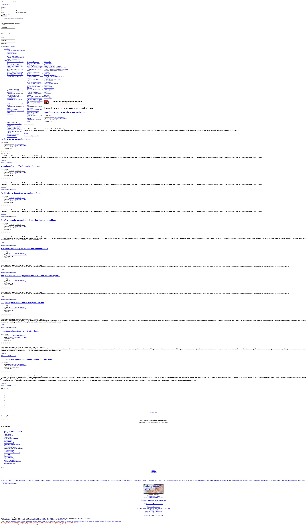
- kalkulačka (12, 444)
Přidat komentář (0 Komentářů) (8, 245)
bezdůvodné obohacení (110, 480)
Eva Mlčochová (79, 518)
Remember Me (6, 14)
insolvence (89, 480)
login (64, 519)
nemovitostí (12, 447)
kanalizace (159, 480)
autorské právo (294, 480)
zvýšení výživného (174, 480)
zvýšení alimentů (166, 480)
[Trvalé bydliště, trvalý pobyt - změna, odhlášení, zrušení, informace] (153, 510)
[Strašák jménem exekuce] (153, 507)
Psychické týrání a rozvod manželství (16, 139)
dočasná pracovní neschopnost (284, 480)
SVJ (64, 480)
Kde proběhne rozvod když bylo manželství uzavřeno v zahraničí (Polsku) (31, 275)
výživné (12, 480)
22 (4, 400)
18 (4, 394)
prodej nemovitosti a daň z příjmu (202, 480)
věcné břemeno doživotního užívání (186, 480)
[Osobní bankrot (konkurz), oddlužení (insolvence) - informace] (153, 508)
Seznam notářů (7, 437)
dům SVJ (221, 480)
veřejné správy (10, 450)
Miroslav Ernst (45, 519)
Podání (11, 438)
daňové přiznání (260, 480)
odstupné (149, 480)
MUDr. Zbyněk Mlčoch (62, 518)
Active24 (9, 519)
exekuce (60, 480)
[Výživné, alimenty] (153, 500)
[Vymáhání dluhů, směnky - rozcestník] (153, 504)
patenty (13, 448)
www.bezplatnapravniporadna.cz (37, 518)
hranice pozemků (301, 480)
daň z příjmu (76, 480)
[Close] (1, 9)
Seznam (8, 435)
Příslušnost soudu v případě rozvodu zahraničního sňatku (24, 249)
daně (85, 480)
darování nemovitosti (214, 480)
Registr (8, 456)
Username (18, 11)
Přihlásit (3, 7)
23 (4, 401)
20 (4, 397)
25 (4, 404)
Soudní (7, 454)
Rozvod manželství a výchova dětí (58, 118)
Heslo (17, 12)
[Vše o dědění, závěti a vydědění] (153, 496)
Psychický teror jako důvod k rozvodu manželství (21, 193)
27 (4, 407)
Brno (12, 461)
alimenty (17, 480)
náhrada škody (69, 480)
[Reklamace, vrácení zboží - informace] (153, 497)
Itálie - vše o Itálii (116, 521)
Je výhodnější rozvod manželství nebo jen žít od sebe (22, 302)
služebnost (117, 480)
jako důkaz (9, 458)
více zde (76, 522)
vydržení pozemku (253, 480)
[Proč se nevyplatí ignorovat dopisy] (153, 512)
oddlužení (102, 480)
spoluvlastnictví (244, 480)
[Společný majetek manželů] (153, 493)
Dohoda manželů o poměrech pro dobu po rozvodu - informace (26, 359)
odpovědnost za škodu (43, 480)
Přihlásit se (3, 16)
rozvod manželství (53, 480)
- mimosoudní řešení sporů (12, 453)
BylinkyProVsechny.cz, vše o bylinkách (82, 521)
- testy (10, 463)
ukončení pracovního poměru (270, 480)
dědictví (3, 480)
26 (4, 405)
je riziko (8, 432)
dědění (8, 480)
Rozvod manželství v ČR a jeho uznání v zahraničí (64, 112)
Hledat (2, 419)
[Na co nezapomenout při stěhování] (153, 515)
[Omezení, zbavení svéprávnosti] (153, 511)
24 (4, 402)
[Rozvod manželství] (153, 494)
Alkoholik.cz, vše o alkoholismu (46, 521)
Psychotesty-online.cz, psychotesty (102, 521)
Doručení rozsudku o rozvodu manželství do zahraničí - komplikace (28, 220)
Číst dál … (26, 133)
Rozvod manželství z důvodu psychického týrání (20, 166)
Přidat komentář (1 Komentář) (31, 135)
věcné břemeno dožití (236, 480)
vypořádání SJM (4, 482)
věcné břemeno (96, 480)
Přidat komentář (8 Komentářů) (8, 216)
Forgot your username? (10, 18)
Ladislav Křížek (21, 519)
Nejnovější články (5, 4)
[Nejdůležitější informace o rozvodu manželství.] (64, 104)
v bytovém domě (10, 460)
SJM (36, 480)
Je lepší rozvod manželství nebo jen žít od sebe (20, 331)
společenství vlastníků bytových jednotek (137, 480)
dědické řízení (154, 480)
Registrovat (4, 43)
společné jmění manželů (27, 480)
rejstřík (9, 443)
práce (8, 440)
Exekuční (8, 457)
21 (4, 398)
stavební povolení (227, 480)
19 (4, 395)
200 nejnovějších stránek (56, 519)
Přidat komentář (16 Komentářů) (9, 162)
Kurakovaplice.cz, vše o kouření (63, 521)
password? (20, 18)
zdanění (81, 480)
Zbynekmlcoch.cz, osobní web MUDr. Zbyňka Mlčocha (22, 521)
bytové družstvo (124, 480)
